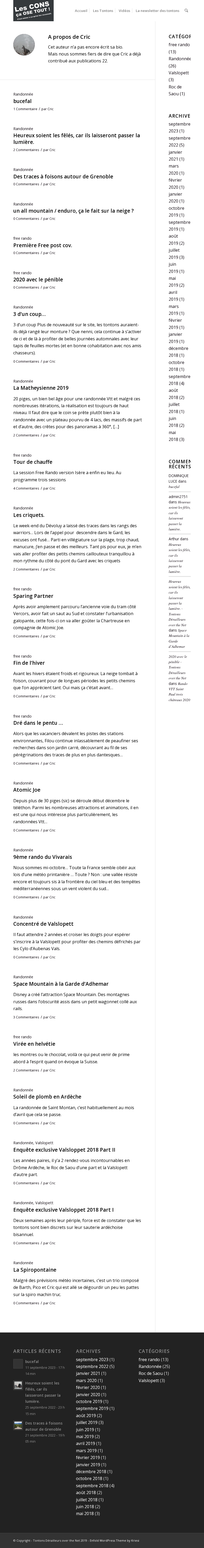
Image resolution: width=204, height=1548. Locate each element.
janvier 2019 (88, 1465)
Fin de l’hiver (29, 662)
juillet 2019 (86, 1422)
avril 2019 (85, 1443)
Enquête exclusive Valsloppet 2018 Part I (63, 1209)
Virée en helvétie (34, 1043)
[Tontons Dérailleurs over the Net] (33, 10)
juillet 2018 (86, 1500)
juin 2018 (85, 1507)
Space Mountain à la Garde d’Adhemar (61, 983)
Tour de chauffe (32, 461)
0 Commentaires (26, 184)
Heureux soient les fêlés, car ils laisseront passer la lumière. (76, 138)
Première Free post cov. (42, 245)
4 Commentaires (26, 488)
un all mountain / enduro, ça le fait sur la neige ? (73, 210)
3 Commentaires (26, 1017)
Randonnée (23, 94)
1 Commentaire (25, 108)
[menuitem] (81, 10)
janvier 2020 (88, 1394)
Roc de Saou (151, 1373)
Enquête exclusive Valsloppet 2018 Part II (64, 1149)
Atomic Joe (26, 789)
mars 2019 (86, 1450)
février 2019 (88, 1457)
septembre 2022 (92, 1366)
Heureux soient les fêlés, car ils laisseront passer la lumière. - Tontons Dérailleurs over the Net (179, 603)
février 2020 (88, 1387)
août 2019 (86, 1415)
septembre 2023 (92, 1359)
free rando (22, 238)
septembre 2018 (92, 1486)
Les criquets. (28, 515)
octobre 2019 (89, 1401)
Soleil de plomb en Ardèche (47, 1096)
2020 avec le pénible (38, 279)
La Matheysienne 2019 (41, 387)
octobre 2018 (89, 1478)
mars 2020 (86, 1380)
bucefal (22, 101)
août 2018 (86, 1492)
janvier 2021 (88, 1373)
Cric (50, 108)
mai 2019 (85, 1436)
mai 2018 (85, 1513)
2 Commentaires (26, 149)
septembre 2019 (92, 1408)
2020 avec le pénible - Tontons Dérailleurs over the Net (178, 667)
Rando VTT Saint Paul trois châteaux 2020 (179, 691)
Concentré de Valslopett (43, 923)
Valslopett (44, 1142)
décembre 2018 (91, 1471)
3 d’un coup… (29, 314)
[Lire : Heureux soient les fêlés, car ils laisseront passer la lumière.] (18, 1385)
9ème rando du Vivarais (42, 857)
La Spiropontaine (34, 1269)
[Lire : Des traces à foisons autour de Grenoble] (18, 1425)
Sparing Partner (33, 596)
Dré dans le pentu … (38, 722)
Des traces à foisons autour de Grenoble (63, 176)
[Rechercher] (186, 10)
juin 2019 (85, 1430)
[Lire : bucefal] (18, 1364)
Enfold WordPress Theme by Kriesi (114, 1540)
